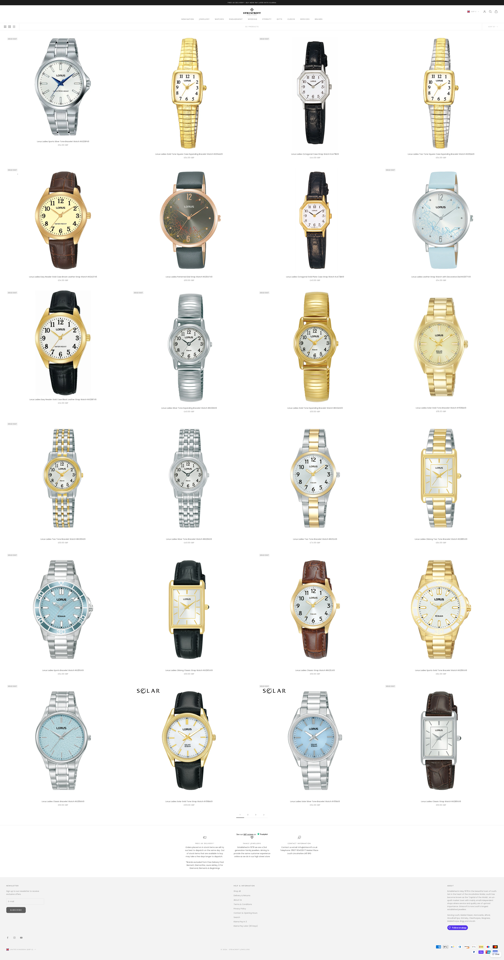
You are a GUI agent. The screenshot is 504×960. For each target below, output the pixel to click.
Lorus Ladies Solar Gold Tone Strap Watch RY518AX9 (189, 801)
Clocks (291, 19)
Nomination (187, 19)
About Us (238, 900)
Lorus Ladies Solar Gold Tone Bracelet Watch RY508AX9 (441, 408)
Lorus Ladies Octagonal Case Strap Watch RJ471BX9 (315, 154)
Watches (219, 19)
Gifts (279, 19)
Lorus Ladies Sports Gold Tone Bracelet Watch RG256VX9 (441, 670)
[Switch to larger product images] (5, 26)
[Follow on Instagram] (14, 937)
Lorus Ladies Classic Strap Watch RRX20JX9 (315, 670)
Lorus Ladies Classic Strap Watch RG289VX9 (441, 801)
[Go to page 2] (264, 815)
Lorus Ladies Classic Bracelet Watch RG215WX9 (63, 801)
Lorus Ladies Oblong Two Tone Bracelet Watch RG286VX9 (441, 539)
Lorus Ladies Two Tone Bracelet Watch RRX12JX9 (315, 539)
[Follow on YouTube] (21, 937)
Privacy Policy (240, 908)
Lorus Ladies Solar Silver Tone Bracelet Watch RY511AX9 (315, 801)
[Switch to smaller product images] (9, 26)
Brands (319, 19)
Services (305, 19)
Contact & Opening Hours (245, 913)
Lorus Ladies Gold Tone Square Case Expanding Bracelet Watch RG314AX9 (189, 154)
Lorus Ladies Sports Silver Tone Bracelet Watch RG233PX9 (63, 141)
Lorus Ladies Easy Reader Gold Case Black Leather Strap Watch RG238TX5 (63, 399)
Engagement (236, 19)
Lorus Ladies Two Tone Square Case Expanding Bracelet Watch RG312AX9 (441, 154)
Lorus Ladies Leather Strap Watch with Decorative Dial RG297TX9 (441, 276)
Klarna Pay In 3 (240, 921)
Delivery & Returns (242, 895)
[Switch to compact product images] (14, 26)
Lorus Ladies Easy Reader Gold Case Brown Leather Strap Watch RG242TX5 (63, 276)
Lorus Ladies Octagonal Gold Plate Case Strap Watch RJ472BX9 (315, 276)
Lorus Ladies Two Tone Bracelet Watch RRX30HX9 (63, 539)
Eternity (267, 19)
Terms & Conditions (243, 904)
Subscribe (16, 910)
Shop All (237, 891)
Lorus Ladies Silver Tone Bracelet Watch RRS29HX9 (189, 539)
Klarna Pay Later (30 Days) (246, 926)
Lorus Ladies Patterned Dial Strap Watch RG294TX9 (189, 276)
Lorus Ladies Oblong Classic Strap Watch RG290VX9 (189, 670)
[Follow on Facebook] (7, 937)
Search (237, 917)
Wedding (252, 19)
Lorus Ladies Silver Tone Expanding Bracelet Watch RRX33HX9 (189, 408)
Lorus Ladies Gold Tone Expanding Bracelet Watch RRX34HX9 (315, 408)
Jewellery (204, 19)
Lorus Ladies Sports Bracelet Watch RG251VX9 (63, 670)
